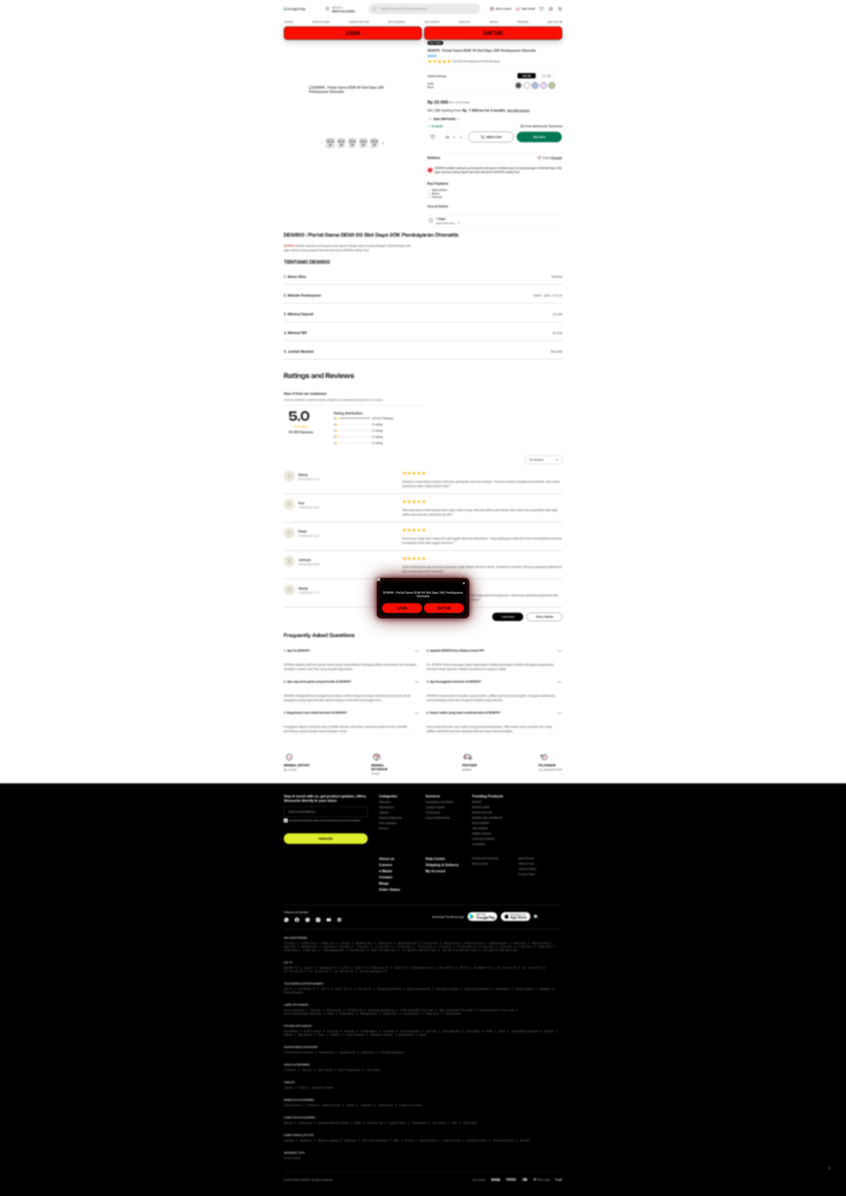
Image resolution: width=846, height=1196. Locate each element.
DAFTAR (444, 608)
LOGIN (402, 608)
